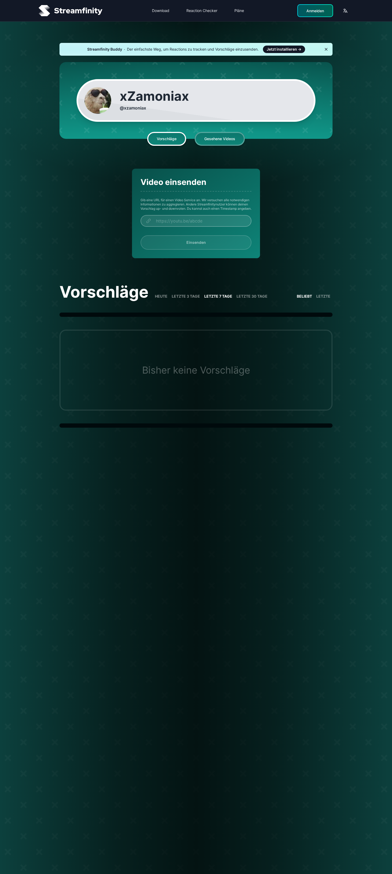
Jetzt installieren (284, 49)
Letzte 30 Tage (252, 296)
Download (160, 10)
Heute (161, 296)
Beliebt (304, 296)
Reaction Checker (201, 10)
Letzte (323, 296)
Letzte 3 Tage (186, 296)
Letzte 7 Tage (218, 296)
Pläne (239, 10)
